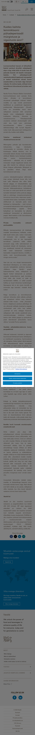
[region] (17, 367)
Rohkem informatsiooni (21, 369)
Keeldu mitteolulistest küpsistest (17, 378)
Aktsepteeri (17, 373)
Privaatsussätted (17, 383)
